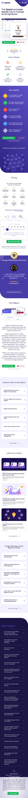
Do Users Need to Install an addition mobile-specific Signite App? (11, 728)
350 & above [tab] (17, 224)
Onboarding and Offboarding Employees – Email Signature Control (11, 574)
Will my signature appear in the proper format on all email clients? (11, 707)
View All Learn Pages (13, 608)
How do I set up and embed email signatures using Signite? (11, 656)
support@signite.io (17, 775)
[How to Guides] (20, 2)
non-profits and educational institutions (15, 247)
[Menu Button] (25, 2)
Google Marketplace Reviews (14, 292)
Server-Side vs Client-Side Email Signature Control (12, 591)
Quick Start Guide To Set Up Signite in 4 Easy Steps (11, 391)
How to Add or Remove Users (12, 426)
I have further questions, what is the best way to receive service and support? (11, 762)
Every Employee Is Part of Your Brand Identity (12, 524)
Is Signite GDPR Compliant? (11, 741)
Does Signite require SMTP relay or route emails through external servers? (11, 633)
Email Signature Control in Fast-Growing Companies (12, 582)
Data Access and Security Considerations (11, 556)
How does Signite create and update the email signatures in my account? (12, 670)
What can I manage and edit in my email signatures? (11, 735)
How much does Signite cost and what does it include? (12, 691)
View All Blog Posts (13, 536)
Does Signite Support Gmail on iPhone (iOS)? (11, 714)
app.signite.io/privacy (17, 786)
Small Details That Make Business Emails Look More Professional (14, 499)
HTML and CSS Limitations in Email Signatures (12, 565)
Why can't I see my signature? (9, 648)
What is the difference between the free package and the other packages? (11, 698)
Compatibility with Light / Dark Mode (11, 753)
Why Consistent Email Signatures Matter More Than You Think (13, 474)
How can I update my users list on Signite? (11, 678)
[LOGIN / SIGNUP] (23, 2)
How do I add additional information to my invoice (11, 747)
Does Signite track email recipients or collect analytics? (10, 641)
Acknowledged (13, 793)
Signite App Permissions (10, 408)
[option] (5, 227)
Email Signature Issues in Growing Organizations (10, 600)
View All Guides (13, 443)
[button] (3, 278)
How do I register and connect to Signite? (12, 399)
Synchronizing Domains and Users (11, 417)
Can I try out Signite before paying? (11, 684)
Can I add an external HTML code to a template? (11, 663)
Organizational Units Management (9, 435)
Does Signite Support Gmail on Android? (11, 720)
